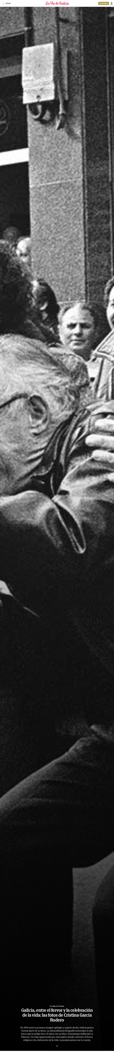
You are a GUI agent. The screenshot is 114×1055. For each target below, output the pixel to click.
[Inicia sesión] (111, 3)
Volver (8, 3)
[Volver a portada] (57, 3)
